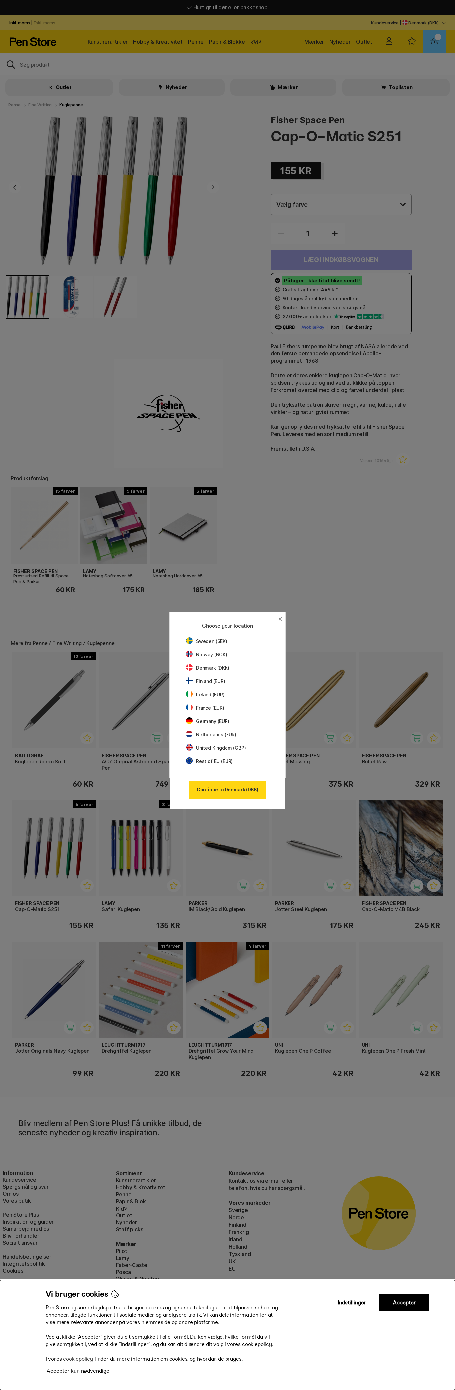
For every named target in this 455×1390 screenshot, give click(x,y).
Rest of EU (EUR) (214, 761)
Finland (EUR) (210, 681)
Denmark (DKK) (212, 668)
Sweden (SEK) (211, 641)
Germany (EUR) (212, 721)
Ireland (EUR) (210, 694)
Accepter (404, 1302)
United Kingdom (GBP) (221, 748)
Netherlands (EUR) (216, 734)
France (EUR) (210, 708)
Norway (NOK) (211, 654)
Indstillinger (352, 1302)
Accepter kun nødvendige (78, 1371)
